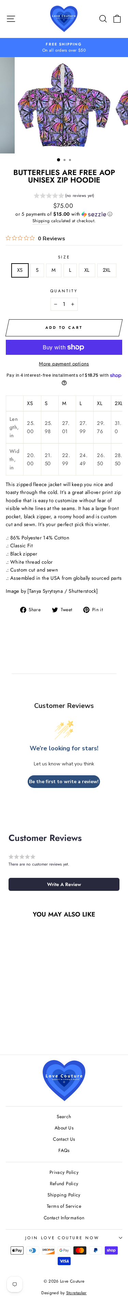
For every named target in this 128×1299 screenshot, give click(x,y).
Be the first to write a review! (64, 781)
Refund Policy (64, 1183)
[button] (64, 196)
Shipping (41, 221)
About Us (64, 1127)
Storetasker (76, 1293)
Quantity (64, 291)
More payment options (64, 363)
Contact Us (64, 1139)
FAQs (63, 1150)
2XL (107, 270)
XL (87, 270)
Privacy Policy (64, 1172)
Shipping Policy (64, 1194)
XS (20, 270)
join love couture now (62, 1238)
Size (64, 257)
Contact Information (64, 1217)
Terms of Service (64, 1206)
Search (64, 1116)
